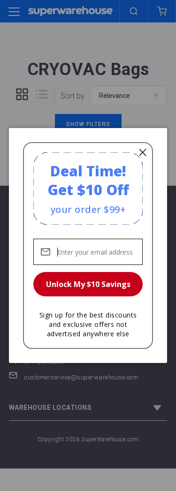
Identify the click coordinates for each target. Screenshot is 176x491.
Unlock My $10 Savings (88, 284)
